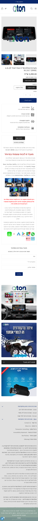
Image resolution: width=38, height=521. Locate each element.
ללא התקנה (31, 87)
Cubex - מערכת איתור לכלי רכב (28, 409)
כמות (35, 91)
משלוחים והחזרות (19, 142)
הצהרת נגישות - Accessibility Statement (25, 432)
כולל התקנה (19, 87)
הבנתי (19, 518)
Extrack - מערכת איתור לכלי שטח (27, 416)
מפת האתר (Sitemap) (30, 439)
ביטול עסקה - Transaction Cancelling (26, 429)
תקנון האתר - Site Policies (29, 435)
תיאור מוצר (19, 138)
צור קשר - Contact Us (30, 423)
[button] (19, 2)
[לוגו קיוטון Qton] (19, 8)
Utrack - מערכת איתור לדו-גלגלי (27, 413)
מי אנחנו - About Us (31, 426)
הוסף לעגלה (27, 100)
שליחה (19, 274)
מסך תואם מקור (30, 80)
